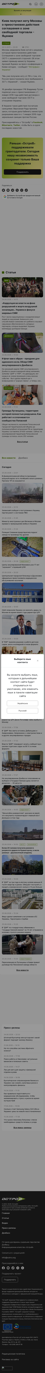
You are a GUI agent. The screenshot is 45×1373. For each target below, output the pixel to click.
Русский (23, 710)
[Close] (37, 660)
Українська (22, 703)
